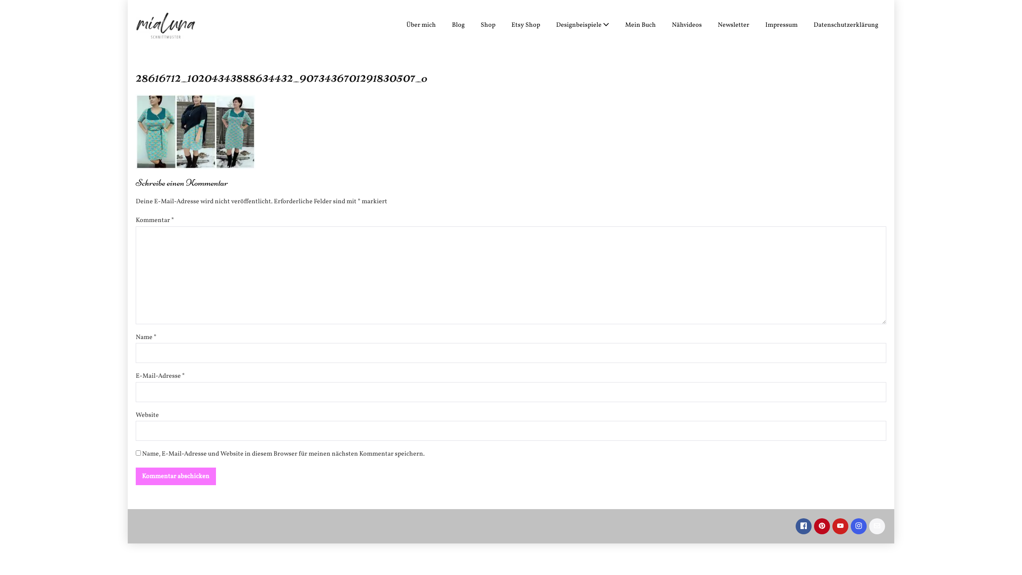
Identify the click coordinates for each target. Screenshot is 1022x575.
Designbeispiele (579, 25)
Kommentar (155, 220)
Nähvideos (687, 25)
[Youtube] (840, 526)
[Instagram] (859, 526)
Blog (458, 25)
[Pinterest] (822, 526)
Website (147, 415)
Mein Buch (640, 25)
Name (146, 337)
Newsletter (733, 25)
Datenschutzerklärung (846, 25)
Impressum (781, 25)
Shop (488, 25)
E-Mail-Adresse (160, 376)
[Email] (877, 526)
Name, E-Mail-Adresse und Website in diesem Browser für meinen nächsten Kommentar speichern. (283, 454)
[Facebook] (804, 526)
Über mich (421, 25)
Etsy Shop (525, 25)
